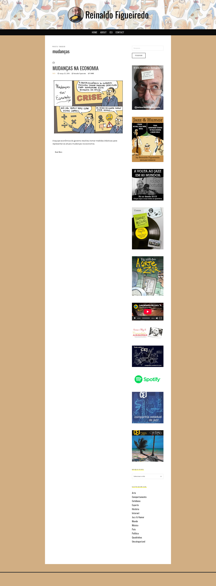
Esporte (135, 505)
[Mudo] (157, 318)
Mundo (135, 521)
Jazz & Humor (138, 517)
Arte (134, 493)
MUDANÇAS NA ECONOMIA (76, 68)
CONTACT (120, 32)
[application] (147, 312)
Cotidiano (136, 501)
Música (135, 525)
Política (135, 533)
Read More (58, 152)
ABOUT (103, 32)
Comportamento (139, 497)
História (135, 509)
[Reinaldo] (108, 14)
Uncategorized (138, 541)
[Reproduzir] (135, 318)
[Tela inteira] (160, 318)
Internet (136, 513)
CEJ (111, 32)
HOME (94, 32)
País (54, 73)
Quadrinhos (137, 537)
